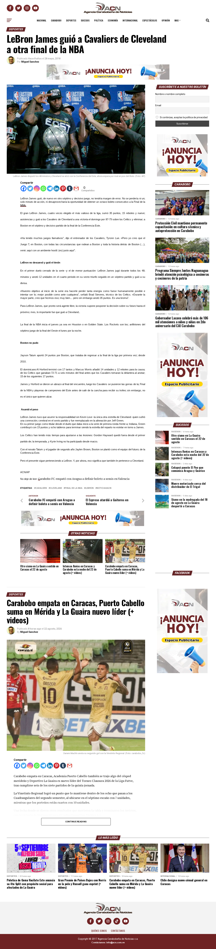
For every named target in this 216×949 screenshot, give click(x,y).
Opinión (166, 20)
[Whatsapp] (43, 188)
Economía (113, 20)
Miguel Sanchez (30, 61)
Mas (176, 20)
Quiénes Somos (99, 930)
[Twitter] (30, 188)
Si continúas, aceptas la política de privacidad (183, 117)
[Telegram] (50, 188)
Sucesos (85, 20)
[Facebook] (23, 188)
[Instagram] (37, 188)
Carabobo (56, 20)
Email (158, 105)
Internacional (130, 20)
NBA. (23, 205)
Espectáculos (149, 20)
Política (98, 20)
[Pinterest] (63, 188)
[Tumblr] (70, 188)
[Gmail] (76, 188)
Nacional (41, 20)
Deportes (71, 20)
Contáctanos (118, 930)
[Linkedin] (56, 188)
